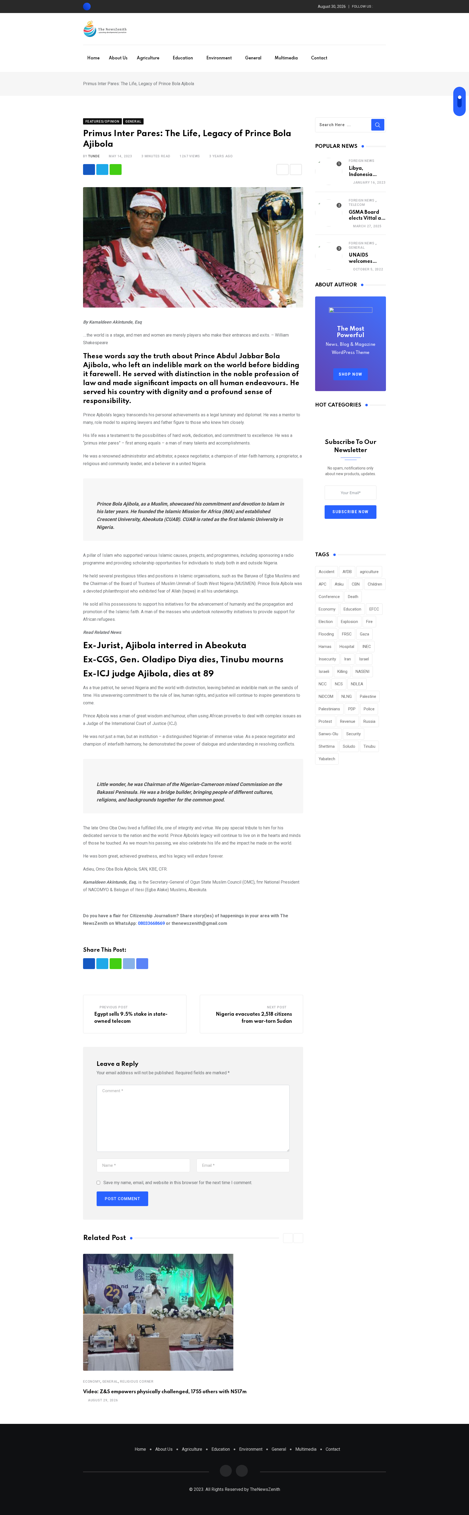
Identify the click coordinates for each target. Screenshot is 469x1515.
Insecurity (327, 659)
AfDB (347, 571)
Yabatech (327, 758)
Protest (325, 721)
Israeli (324, 671)
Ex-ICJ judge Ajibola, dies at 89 (148, 674)
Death (353, 596)
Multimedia (286, 58)
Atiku (339, 584)
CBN (356, 584)
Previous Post (114, 1007)
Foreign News (362, 161)
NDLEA (357, 684)
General (253, 58)
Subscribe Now (350, 512)
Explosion (349, 621)
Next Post (277, 1007)
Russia (369, 721)
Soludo (349, 746)
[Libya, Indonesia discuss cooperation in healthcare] (328, 171)
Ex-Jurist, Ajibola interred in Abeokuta (164, 646)
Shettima (327, 746)
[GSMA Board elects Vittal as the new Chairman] (328, 212)
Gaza (364, 634)
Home (93, 58)
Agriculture (148, 58)
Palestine (368, 696)
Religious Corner (137, 1381)
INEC (366, 646)
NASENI (362, 671)
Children (375, 584)
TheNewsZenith (265, 1489)
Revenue (347, 721)
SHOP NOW (350, 374)
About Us (118, 58)
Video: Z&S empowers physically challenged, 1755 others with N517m (165, 1391)
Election (326, 621)
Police (369, 709)
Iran (347, 659)
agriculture (369, 571)
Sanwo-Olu (328, 733)
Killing (342, 671)
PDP (352, 709)
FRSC (347, 634)
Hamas (325, 646)
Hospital (347, 646)
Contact (319, 58)
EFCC (374, 609)
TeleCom (357, 205)
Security (353, 733)
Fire (369, 621)
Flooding (326, 634)
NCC (323, 684)
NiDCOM (326, 696)
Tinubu (369, 746)
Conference (329, 596)
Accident (326, 571)
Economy (91, 1381)
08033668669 (151, 923)
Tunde (94, 156)
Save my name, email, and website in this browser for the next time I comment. (177, 1182)
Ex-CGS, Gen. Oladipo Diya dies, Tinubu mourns (183, 660)
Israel (364, 659)
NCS (339, 684)
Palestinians (329, 709)
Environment (219, 58)
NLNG (346, 696)
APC (323, 584)
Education (183, 58)
